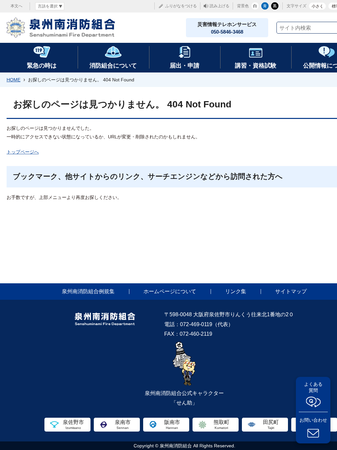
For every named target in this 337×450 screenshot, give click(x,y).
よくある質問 (313, 387)
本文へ (16, 6)
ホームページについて (169, 291)
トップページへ (23, 152)
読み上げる (219, 6)
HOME (13, 79)
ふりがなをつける (181, 6)
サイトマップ (291, 291)
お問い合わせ (313, 420)
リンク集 (235, 291)
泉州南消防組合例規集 (88, 291)
